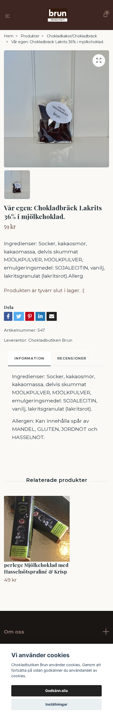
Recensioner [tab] (71, 358)
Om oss (14, 632)
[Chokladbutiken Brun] (58, 15)
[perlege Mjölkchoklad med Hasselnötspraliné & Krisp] (56, 529)
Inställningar (56, 704)
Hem (8, 36)
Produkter (30, 36)
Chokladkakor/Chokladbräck (72, 36)
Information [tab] (29, 358)
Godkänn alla (56, 691)
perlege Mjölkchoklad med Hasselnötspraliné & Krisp (36, 568)
